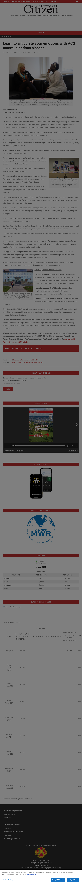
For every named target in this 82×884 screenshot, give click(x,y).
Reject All (73, 880)
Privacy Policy (31, 874)
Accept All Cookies (58, 880)
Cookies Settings (8, 880)
